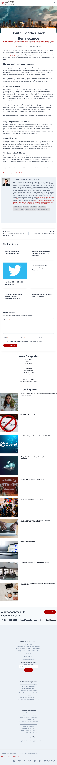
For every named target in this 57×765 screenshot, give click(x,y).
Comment (7, 319)
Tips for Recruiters (28, 370)
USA (23, 41)
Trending (38, 42)
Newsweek (49, 200)
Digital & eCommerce (45, 41)
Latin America (18, 41)
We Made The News (28, 379)
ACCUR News (28, 363)
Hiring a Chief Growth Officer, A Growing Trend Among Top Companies (37, 457)
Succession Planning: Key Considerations (32, 499)
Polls (28, 374)
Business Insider (41, 200)
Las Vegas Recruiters (28, 726)
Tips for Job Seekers (28, 372)
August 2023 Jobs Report (28, 541)
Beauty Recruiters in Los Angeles (28, 684)
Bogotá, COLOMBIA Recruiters (28, 730)
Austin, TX (12, 56)
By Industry (27, 41)
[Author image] (16, 46)
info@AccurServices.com (30, 620)
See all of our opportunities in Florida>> (14, 172)
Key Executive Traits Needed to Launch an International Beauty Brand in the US (38, 584)
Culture (25, 42)
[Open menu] (54, 3)
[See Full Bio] (48, 204)
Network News (31, 42)
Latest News (28, 359)
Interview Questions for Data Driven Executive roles (35, 562)
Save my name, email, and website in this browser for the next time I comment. (23, 341)
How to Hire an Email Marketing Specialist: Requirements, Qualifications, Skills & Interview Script (36, 520)
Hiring (42, 42)
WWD (35, 200)
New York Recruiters (28, 712)
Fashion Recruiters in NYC (28, 688)
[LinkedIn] (23, 216)
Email (23, 337)
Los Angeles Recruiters (29, 719)
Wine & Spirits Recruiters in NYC (28, 697)
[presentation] (15, 271)
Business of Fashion (48, 202)
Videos (28, 377)
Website (41, 337)
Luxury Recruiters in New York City (28, 693)
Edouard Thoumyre (23, 46)
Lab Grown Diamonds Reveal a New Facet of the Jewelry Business (15, 233)
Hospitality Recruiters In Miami (29, 690)
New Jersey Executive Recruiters (28, 715)
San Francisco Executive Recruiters (28, 721)
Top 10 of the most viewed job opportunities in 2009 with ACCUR (41, 253)
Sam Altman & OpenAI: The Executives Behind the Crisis (36, 436)
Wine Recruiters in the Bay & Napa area (28, 699)
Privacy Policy (16, 756)
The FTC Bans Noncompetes (28, 414)
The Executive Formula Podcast (28, 381)
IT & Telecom (47, 42)
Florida (38, 41)
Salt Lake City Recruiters (28, 728)
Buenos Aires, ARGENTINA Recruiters (28, 733)
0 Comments (38, 46)
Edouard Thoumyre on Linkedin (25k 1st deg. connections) (27, 204)
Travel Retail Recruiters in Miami (28, 695)
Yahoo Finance (22, 202)
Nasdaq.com (29, 202)
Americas (33, 41)
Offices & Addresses (47, 620)
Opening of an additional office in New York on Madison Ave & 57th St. (13, 297)
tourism (15, 68)
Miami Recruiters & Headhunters (28, 717)
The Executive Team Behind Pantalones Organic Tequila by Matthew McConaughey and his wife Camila (36, 478)
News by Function (32, 44)
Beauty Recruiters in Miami (29, 686)
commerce (50, 52)
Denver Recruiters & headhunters (28, 724)
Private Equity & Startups (16, 42)
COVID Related (28, 368)
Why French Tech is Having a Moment (44, 232)
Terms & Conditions (6, 756)
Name (6, 337)
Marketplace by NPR (38, 202)
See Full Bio (45, 204)
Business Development (8, 41)
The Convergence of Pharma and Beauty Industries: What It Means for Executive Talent (39, 394)
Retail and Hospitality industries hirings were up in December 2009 (41, 268)
